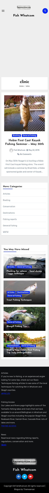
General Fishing (29, 135)
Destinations (9, 213)
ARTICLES (5, 393)
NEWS (3, 445)
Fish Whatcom (23, 15)
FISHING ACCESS (8, 426)
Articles (6, 194)
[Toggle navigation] (3, 10)
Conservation (9, 206)
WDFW (6, 232)
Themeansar (28, 489)
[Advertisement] (24, 46)
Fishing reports (10, 219)
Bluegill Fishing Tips (17, 326)
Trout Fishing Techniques (19, 300)
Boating (16, 135)
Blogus (17, 489)
